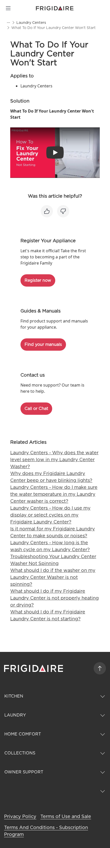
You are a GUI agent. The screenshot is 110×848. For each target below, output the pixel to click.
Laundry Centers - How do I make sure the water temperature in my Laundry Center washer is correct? (53, 494)
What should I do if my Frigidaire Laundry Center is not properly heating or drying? (54, 598)
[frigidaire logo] (34, 668)
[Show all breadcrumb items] (8, 23)
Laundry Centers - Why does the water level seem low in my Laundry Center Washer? (54, 459)
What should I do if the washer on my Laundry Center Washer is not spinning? (52, 577)
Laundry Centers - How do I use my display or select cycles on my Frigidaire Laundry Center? (50, 514)
